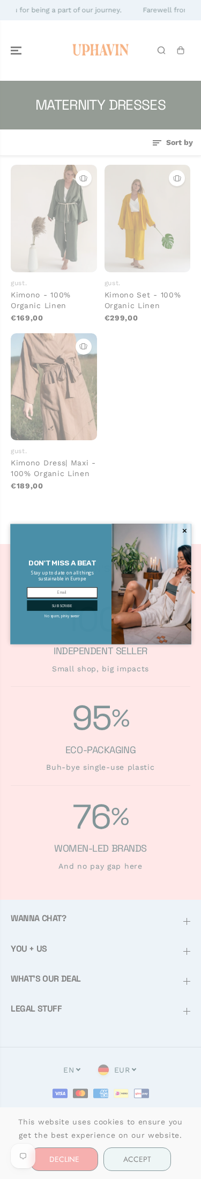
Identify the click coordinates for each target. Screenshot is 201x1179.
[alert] (100, 590)
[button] (62, 611)
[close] (184, 536)
